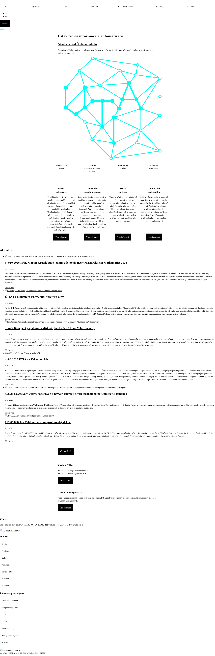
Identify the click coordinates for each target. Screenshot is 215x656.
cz (6, 13)
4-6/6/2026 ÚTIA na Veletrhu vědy (27, 359)
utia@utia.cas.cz (76, 525)
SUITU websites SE (15, 653)
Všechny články (66, 451)
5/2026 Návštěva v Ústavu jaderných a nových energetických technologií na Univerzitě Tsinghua (66, 393)
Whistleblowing (8, 629)
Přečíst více (9, 288)
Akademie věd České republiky (77, 44)
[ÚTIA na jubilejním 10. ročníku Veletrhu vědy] (33, 291)
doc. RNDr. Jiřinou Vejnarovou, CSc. (72, 473)
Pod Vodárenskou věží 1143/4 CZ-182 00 (16, 525)
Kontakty (190, 6)
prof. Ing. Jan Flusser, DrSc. (95, 498)
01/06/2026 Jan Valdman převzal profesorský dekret (38, 422)
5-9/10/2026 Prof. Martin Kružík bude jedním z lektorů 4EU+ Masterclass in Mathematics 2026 (66, 262)
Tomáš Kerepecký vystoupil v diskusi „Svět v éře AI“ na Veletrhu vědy (50, 328)
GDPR (4, 622)
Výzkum (35, 6)
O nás (4, 6)
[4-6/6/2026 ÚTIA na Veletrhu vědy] (23, 353)
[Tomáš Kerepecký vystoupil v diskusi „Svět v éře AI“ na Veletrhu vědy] (52, 322)
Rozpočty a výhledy (10, 608)
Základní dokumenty (10, 601)
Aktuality (159, 6)
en (6, 16)
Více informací (61, 237)
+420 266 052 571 (62, 525)
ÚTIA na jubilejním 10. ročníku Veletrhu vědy (34, 296)
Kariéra (5, 642)
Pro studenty (128, 6)
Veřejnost (94, 6)
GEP (4, 615)
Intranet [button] (5, 23)
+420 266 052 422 (40, 525)
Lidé (65, 6)
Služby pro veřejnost (10, 635)
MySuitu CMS (33, 653)
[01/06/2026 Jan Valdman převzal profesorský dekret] (29, 416)
